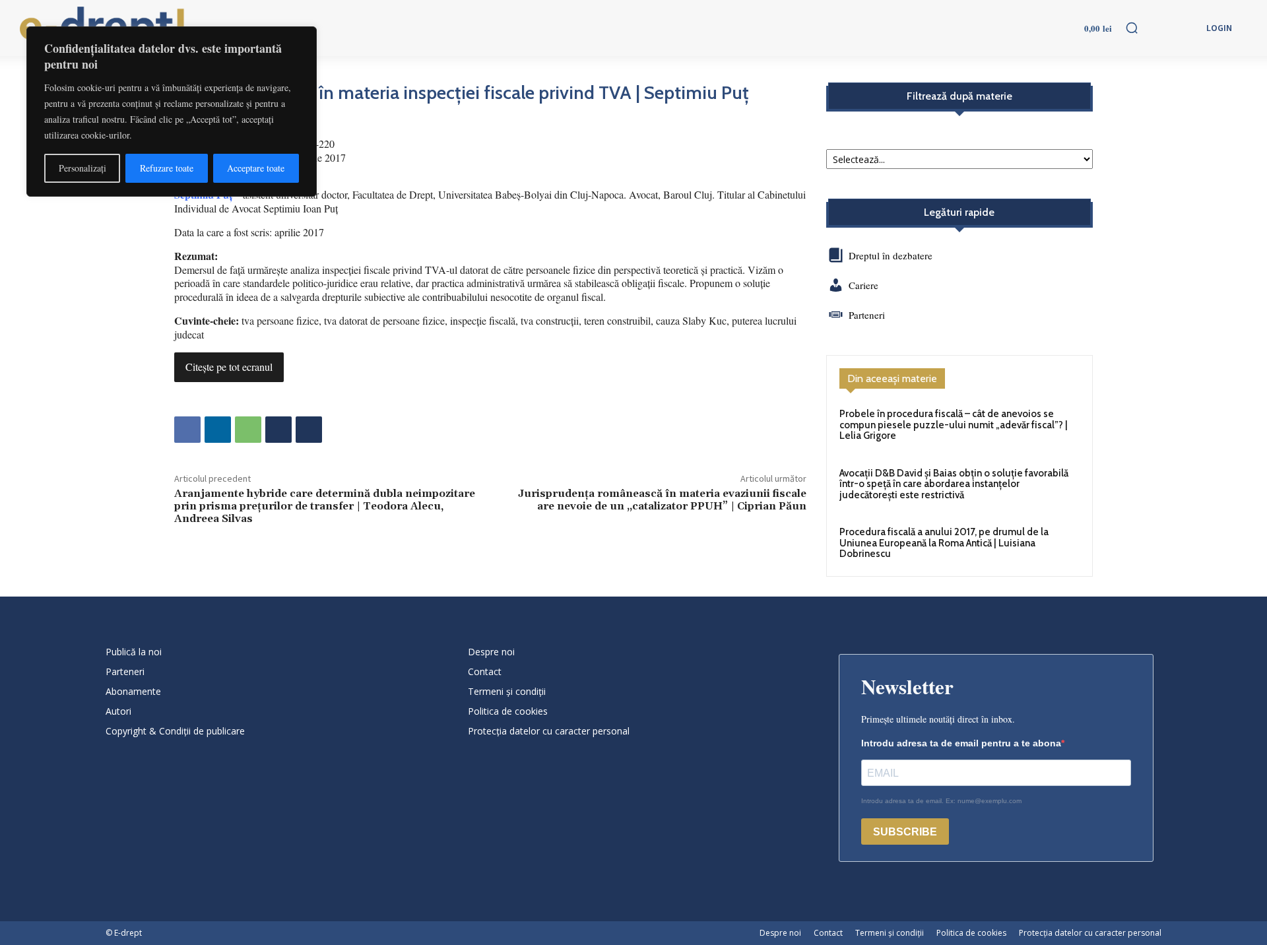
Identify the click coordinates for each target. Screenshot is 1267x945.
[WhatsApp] (248, 429)
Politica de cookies (508, 711)
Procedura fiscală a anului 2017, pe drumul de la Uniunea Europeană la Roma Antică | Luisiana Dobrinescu (944, 543)
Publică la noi (134, 651)
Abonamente (133, 691)
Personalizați (82, 168)
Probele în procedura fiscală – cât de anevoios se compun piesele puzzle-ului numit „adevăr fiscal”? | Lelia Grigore (953, 424)
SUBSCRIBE (905, 831)
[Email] (309, 429)
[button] (1131, 27)
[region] (171, 111)
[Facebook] (187, 429)
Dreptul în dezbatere (889, 255)
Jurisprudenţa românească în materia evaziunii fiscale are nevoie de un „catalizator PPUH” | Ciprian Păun (662, 500)
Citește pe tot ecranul (229, 367)
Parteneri (867, 314)
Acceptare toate (255, 168)
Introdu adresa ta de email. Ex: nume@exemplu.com (941, 800)
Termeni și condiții (507, 691)
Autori (118, 711)
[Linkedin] (218, 429)
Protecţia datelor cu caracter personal (549, 731)
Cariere (863, 285)
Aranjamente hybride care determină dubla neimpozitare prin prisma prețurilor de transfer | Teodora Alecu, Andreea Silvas (324, 506)
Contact (485, 671)
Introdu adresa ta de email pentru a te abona (961, 743)
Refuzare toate (166, 168)
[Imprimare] (278, 429)
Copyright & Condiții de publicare (175, 731)
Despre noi (491, 651)
